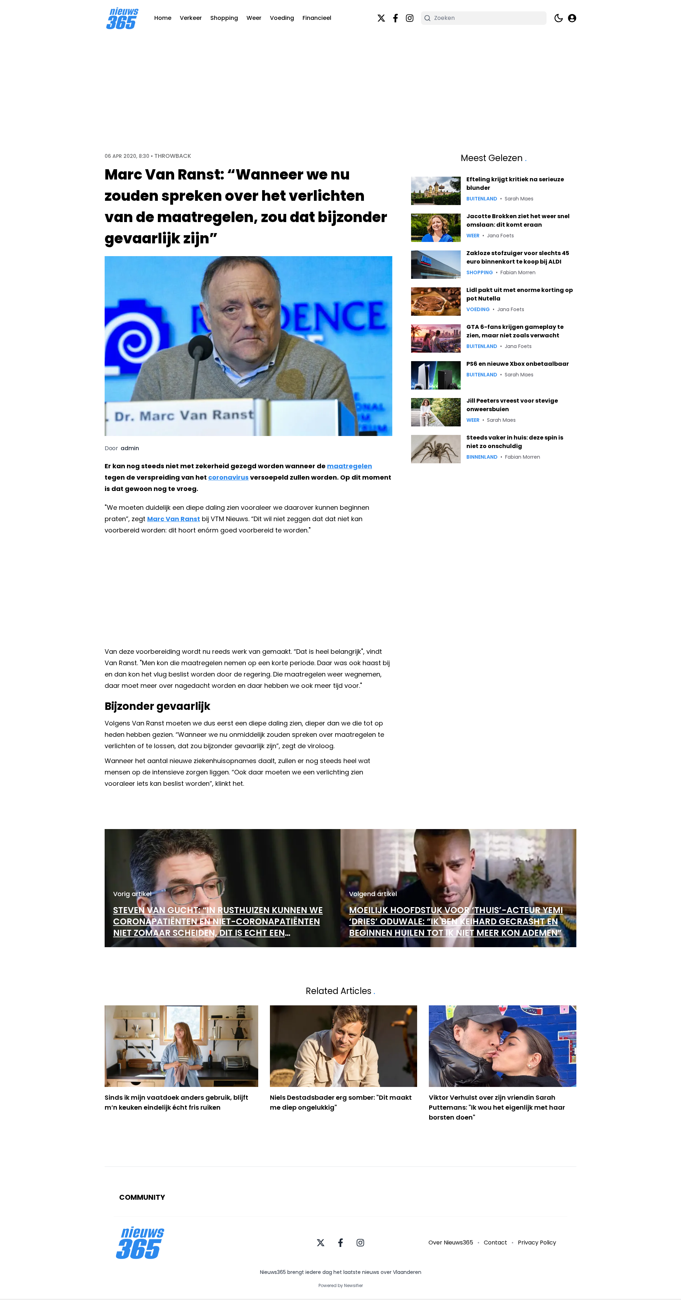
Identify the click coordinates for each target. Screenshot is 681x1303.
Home (162, 18)
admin (130, 448)
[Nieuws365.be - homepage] (122, 18)
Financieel (317, 18)
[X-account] (381, 18)
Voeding (282, 18)
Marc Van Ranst (173, 518)
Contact (495, 1242)
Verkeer (191, 18)
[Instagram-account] (409, 18)
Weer (254, 18)
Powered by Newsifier (341, 1285)
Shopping (224, 18)
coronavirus (228, 477)
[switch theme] (559, 18)
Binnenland (482, 456)
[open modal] (572, 18)
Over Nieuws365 (450, 1242)
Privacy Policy (537, 1242)
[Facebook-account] (395, 18)
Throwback (172, 156)
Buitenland (481, 198)
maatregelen (349, 466)
